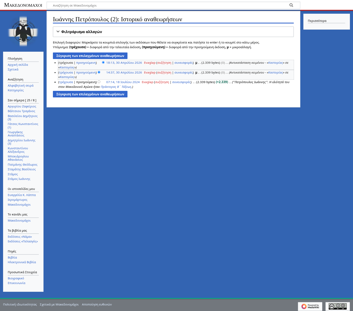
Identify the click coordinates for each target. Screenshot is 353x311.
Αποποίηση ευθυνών (97, 304)
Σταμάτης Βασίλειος (22, 169)
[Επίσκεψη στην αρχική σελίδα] (23, 31)
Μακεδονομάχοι (23, 5)
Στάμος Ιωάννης (19, 179)
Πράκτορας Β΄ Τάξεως (116, 87)
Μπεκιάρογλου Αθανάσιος (18, 158)
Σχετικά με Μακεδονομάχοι (59, 304)
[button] (173, 32)
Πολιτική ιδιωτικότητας (20, 304)
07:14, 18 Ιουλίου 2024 (123, 82)
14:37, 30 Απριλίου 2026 (124, 72)
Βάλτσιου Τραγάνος (21, 111)
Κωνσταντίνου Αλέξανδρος (18, 149)
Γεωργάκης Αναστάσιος (16, 133)
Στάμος (13, 174)
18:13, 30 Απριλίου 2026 (124, 62)
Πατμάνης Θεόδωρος (22, 164)
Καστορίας (275, 62)
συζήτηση (164, 62)
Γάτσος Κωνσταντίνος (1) (23, 125)
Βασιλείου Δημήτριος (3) (23, 117)
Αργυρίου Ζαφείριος (22, 106)
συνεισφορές (183, 62)
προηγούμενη (86, 62)
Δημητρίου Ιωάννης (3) (21, 141)
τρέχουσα (66, 72)
